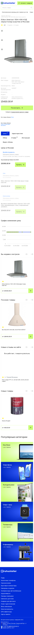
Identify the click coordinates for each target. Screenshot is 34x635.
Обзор (5, 138)
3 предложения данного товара (19, 112)
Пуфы (3, 578)
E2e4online (6, 196)
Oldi (4, 173)
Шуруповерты (5, 593)
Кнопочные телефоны (8, 580)
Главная (3, 15)
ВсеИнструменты (9, 152)
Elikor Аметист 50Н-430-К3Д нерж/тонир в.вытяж (14, 284)
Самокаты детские (7, 598)
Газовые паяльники (7, 596)
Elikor (12, 117)
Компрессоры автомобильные (11, 591)
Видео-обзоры (8, 142)
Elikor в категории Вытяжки (5, 125)
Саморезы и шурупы (7, 588)
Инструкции (26, 138)
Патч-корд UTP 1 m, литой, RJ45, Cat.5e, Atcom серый (15, 380)
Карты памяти (5, 614)
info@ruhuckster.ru (13, 626)
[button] (27, 254)
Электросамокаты (7, 609)
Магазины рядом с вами (11, 154)
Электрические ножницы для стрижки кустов (15, 12)
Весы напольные (6, 606)
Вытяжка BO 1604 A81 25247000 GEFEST (14, 329)
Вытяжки (8, 15)
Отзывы (13, 138)
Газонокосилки (6, 583)
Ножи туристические (8, 604)
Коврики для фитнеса (8, 601)
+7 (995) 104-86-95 (13, 625)
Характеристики (17, 133)
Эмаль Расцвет (6, 421)
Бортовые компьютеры (9, 585)
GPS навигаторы (6, 611)
